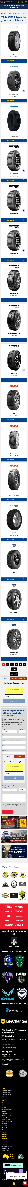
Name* (4, 735)
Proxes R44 (14, 134)
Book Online (6, 1128)
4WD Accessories (6, 1109)
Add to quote (10, 60)
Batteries (4, 1111)
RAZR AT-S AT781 (14, 493)
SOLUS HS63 (14, 373)
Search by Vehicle (7, 1090)
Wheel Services (6, 1119)
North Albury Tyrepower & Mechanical (15, 6)
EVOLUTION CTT (14, 612)
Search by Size (6, 1092)
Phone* (11, 740)
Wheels (4, 1101)
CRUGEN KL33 (14, 293)
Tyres (3, 1088)
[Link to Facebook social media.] (14, 1183)
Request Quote (8, 812)
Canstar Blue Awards (7, 1146)
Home (4, 13)
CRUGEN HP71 (14, 174)
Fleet (3, 1130)
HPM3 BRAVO (14, 453)
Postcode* (5, 750)
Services (4, 1107)
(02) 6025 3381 (10, 1044)
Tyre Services (5, 1117)
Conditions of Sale (21, 1179)
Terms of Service (20, 806)
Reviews (4, 1138)
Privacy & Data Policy (11, 1179)
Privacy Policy (10, 806)
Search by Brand (6, 1094)
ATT (14, 572)
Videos (4, 1136)
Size (3, 729)
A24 (14, 54)
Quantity (21, 729)
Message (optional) (7, 793)
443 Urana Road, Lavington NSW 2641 (15, 1040)
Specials (4, 1123)
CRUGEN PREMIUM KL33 (14, 333)
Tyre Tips (4, 1099)
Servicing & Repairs (7, 1115)
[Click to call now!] (18, 2)
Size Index (4, 1144)
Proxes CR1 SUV (14, 94)
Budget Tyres (5, 1148)
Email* (4, 745)
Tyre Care (4, 1097)
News (4, 1132)
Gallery (4, 1134)
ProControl (14, 652)
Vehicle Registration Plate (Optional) (9, 786)
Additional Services (7, 1121)
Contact (4, 1126)
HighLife (14, 533)
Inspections (5, 1113)
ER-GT (14, 413)
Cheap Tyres (5, 1150)
